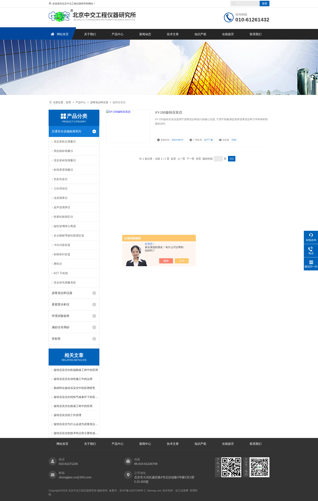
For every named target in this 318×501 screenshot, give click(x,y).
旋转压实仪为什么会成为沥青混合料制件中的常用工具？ (76, 424)
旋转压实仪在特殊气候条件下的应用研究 (76, 397)
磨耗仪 (58, 263)
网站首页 (63, 34)
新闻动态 (145, 34)
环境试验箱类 (60, 315)
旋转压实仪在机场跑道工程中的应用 (76, 369)
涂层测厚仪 (61, 197)
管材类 (56, 338)
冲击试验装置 (62, 244)
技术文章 (173, 34)
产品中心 (117, 34)
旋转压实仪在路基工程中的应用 (73, 406)
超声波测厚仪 (62, 207)
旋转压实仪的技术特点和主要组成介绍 (76, 433)
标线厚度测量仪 (63, 169)
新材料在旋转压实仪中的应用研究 (74, 387)
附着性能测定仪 (63, 216)
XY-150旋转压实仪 (168, 112)
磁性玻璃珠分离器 (65, 226)
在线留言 (228, 34)
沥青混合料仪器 (99, 102)
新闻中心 (145, 443)
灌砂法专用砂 (60, 327)
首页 (68, 102)
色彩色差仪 (61, 179)
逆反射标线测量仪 (65, 160)
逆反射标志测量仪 (65, 141)
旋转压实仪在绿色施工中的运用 (73, 378)
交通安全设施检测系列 (66, 131)
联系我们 (256, 34)
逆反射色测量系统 (65, 282)
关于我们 (90, 34)
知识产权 (200, 34)
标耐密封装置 (62, 254)
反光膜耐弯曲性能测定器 (69, 235)
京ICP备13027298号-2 (132, 490)
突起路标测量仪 (63, 150)
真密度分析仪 (60, 304)
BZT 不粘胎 (61, 273)
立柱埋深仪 (61, 188)
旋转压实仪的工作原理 (67, 415)
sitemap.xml (154, 490)
